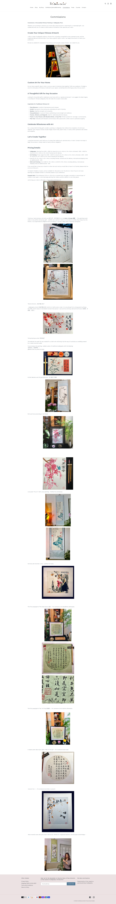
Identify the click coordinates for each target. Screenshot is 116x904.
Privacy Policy (25, 881)
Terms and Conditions (27, 885)
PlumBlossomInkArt (81, 900)
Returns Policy (25, 887)
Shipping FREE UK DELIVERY (28, 883)
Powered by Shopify (90, 900)
